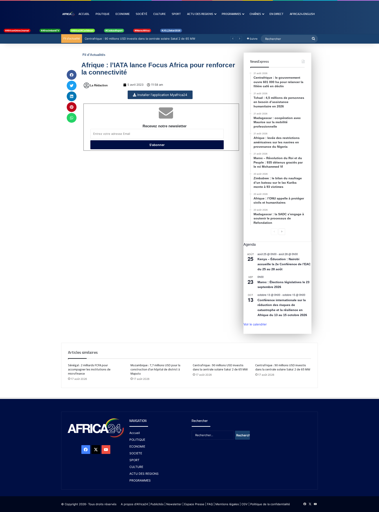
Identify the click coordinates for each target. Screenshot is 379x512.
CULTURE (136, 467)
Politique (103, 14)
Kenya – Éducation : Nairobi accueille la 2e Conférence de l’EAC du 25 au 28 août (284, 264)
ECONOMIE (137, 446)
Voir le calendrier (255, 324)
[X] (95, 449)
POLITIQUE (137, 439)
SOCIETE (135, 453)
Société (141, 14)
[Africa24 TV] (68, 14)
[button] (72, 75)
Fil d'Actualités (93, 55)
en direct (277, 14)
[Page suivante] (282, 231)
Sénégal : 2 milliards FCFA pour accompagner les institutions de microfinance (89, 369)
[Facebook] (85, 449)
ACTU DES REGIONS (144, 473)
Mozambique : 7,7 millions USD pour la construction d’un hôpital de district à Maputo (155, 369)
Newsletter (174, 504)
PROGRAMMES (231, 14)
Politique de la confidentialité (270, 504)
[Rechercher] (313, 39)
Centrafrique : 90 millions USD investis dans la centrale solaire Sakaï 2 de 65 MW (139, 38)
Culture (159, 14)
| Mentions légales (226, 504)
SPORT (134, 460)
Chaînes (255, 14)
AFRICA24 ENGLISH (302, 14)
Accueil (84, 14)
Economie (123, 14)
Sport (176, 14)
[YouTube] (106, 449)
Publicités (157, 504)
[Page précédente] (274, 231)
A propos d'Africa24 (134, 504)
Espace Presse (193, 504)
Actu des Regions (200, 14)
